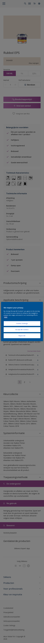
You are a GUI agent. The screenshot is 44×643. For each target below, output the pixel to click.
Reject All (22, 336)
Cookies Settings (22, 323)
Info (5, 317)
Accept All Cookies (22, 329)
